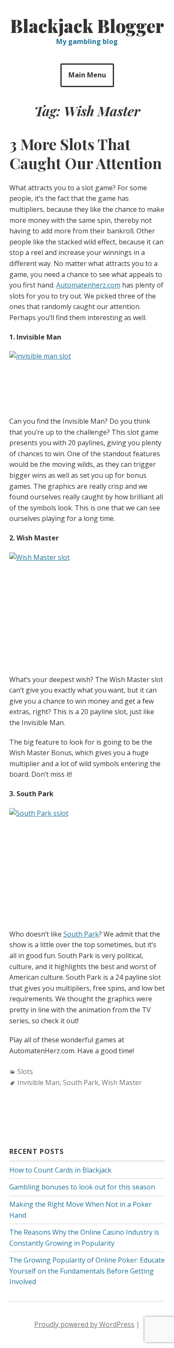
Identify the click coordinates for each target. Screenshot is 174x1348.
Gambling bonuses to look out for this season (82, 1187)
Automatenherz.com (88, 285)
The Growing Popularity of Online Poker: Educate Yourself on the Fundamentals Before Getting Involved (87, 1270)
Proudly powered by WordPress (84, 1324)
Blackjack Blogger (87, 26)
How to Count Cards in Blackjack (60, 1170)
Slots (25, 1071)
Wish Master (122, 1082)
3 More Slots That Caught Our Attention (85, 153)
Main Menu (87, 74)
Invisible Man (38, 1082)
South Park (81, 934)
